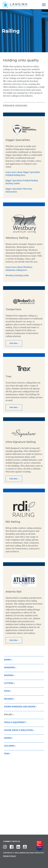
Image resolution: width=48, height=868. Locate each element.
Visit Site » (13, 343)
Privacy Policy (9, 856)
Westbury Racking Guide (17, 275)
